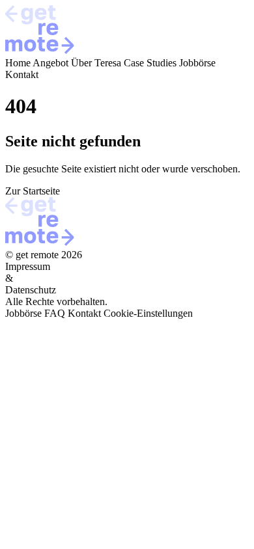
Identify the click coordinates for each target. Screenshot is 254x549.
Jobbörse (197, 62)
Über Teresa (96, 62)
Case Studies (150, 62)
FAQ (54, 313)
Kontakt (21, 74)
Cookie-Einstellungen (148, 313)
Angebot (50, 62)
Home (18, 62)
